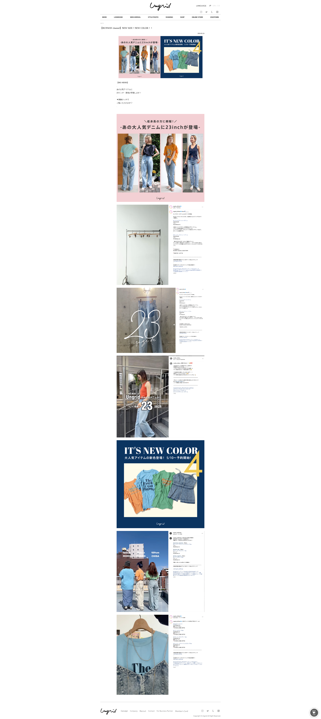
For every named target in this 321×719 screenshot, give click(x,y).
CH (218, 6)
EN (214, 6)
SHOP (182, 17)
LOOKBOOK (118, 17)
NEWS (104, 17)
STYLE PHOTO (153, 17)
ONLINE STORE (197, 17)
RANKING (169, 17)
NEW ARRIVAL (135, 17)
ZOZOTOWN (214, 17)
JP (210, 6)
